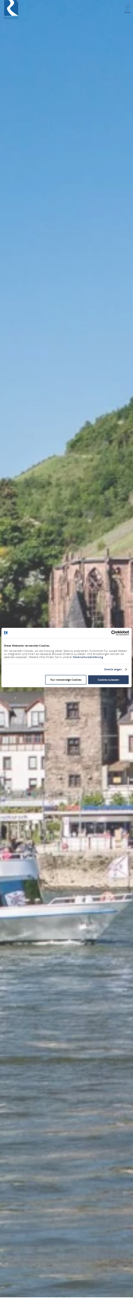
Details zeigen (113, 669)
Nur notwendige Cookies (65, 679)
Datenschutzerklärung (88, 657)
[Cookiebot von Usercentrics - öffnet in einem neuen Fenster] (114, 633)
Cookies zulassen (108, 679)
